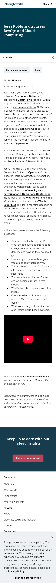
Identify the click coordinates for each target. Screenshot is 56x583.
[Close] (52, 537)
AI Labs (8, 507)
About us (9, 483)
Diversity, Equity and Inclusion (20, 519)
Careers (8, 525)
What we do (10, 490)
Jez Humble (14, 80)
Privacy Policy (16, 571)
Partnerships (10, 495)
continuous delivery (24, 107)
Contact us (10, 531)
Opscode (33, 172)
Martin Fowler (25, 99)
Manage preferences (28, 577)
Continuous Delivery (27, 96)
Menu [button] (46, 4)
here (31, 380)
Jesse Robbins (15, 161)
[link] (28, 458)
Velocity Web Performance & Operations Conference (27, 192)
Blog (37, 70)
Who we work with (14, 501)
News (7, 513)
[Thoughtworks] (14, 4)
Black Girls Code (27, 128)
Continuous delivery (16, 70)
